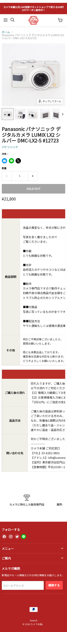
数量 (4, 168)
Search (33, 620)
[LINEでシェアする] (11, 160)
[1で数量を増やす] (33, 176)
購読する (54, 585)
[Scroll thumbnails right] (62, 114)
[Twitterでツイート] (18, 160)
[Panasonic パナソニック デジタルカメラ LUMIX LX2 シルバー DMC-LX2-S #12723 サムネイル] (7, 114)
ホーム (6, 31)
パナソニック (10, 147)
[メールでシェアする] (4, 160)
